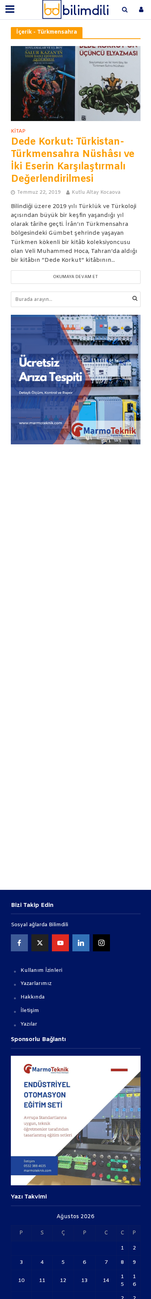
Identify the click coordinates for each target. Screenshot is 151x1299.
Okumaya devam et (75, 277)
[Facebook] (19, 942)
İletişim (30, 1010)
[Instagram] (101, 942)
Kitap (18, 131)
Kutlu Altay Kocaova (96, 192)
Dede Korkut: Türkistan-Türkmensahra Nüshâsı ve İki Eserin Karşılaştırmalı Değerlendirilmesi (72, 160)
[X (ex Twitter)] (39, 942)
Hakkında (33, 997)
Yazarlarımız (36, 983)
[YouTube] (60, 942)
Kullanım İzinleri (41, 970)
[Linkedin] (80, 942)
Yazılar (29, 1024)
